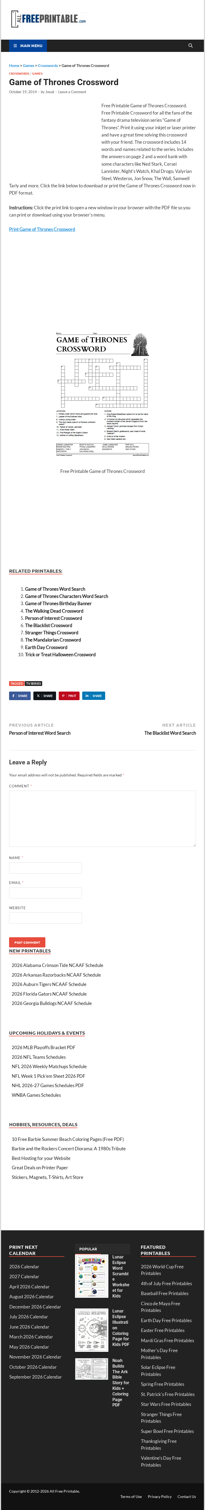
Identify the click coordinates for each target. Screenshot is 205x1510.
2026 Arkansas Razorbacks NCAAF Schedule (56, 975)
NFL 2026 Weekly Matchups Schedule (49, 1066)
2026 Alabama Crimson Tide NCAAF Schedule (57, 965)
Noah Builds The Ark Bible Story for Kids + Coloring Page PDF (120, 1382)
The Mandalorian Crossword (53, 640)
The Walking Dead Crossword (54, 611)
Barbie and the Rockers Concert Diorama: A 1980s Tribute (69, 1148)
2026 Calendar (24, 1266)
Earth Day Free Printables (166, 1320)
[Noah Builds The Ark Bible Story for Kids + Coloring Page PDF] (91, 1361)
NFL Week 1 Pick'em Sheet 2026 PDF (48, 1076)
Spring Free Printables (162, 1384)
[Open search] (191, 46)
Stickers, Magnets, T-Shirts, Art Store (47, 1177)
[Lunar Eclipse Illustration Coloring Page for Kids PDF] (91, 1312)
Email (16, 883)
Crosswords (19, 73)
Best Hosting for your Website (41, 1158)
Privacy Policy (160, 1496)
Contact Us (187, 1496)
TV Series (33, 683)
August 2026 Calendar (31, 1296)
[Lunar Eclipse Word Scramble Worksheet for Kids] (91, 1258)
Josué (49, 92)
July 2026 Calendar (28, 1316)
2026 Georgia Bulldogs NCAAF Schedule (52, 1003)
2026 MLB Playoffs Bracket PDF (44, 1047)
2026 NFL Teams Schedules (39, 1057)
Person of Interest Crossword (53, 618)
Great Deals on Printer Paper (40, 1167)
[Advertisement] (54, 140)
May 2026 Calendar (29, 1347)
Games (37, 73)
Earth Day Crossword (46, 647)
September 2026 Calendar (35, 1377)
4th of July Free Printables (166, 1283)
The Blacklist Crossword (48, 625)
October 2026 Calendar (33, 1367)
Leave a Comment (72, 92)
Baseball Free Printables (164, 1293)
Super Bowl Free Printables (167, 1431)
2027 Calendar (24, 1276)
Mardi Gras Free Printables (167, 1340)
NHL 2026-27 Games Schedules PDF (48, 1085)
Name (16, 858)
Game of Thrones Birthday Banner (58, 603)
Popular (88, 1248)
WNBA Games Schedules (36, 1095)
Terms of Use (131, 1496)
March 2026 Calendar (31, 1337)
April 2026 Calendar (29, 1286)
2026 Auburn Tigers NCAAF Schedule (49, 984)
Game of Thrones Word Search (55, 589)
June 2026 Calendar (29, 1327)
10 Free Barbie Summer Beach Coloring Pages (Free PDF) (68, 1139)
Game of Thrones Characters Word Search (66, 596)
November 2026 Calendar (35, 1357)
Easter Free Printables (162, 1330)
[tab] (88, 1249)
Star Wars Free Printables (166, 1404)
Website (17, 908)
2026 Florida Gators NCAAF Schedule (49, 994)
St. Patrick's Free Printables (168, 1394)
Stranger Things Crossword (51, 632)
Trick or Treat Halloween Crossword (60, 654)
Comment (20, 786)
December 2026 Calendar (35, 1307)
